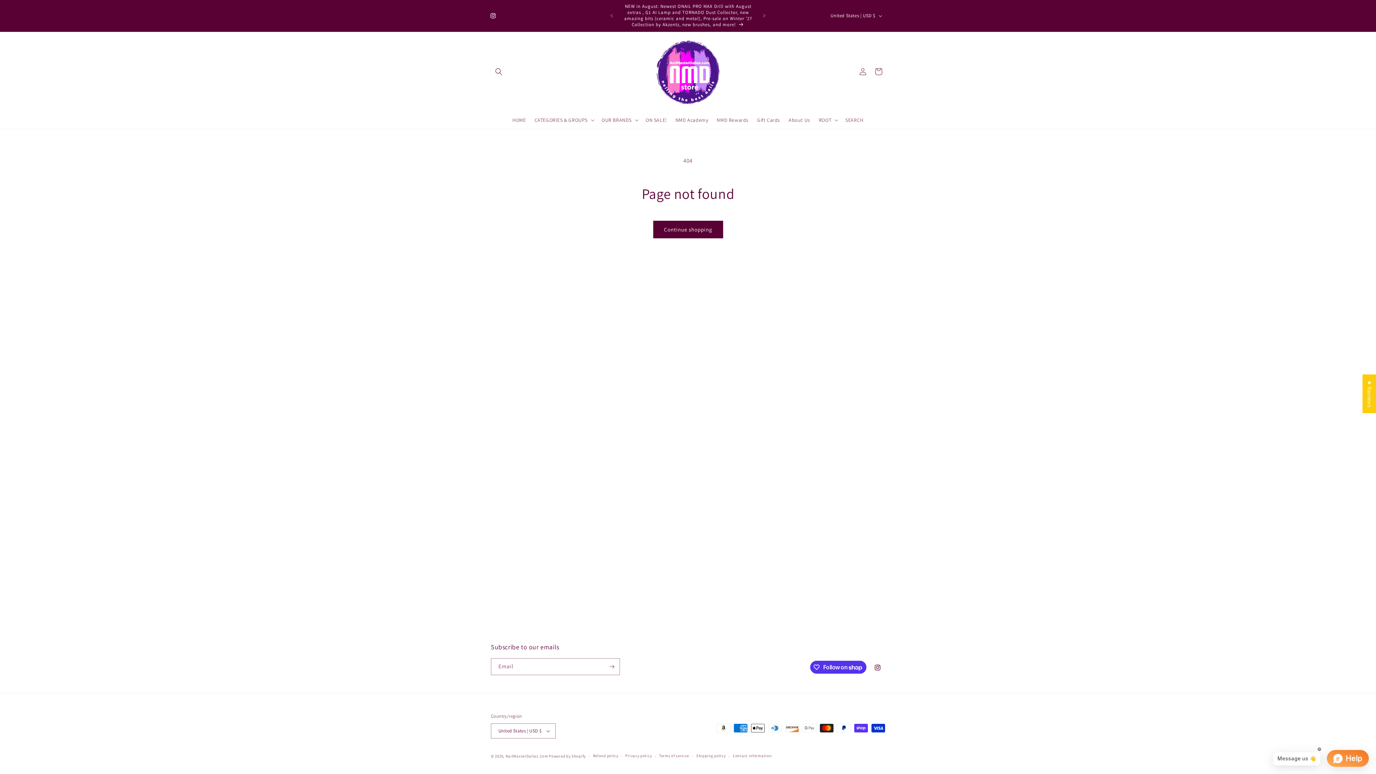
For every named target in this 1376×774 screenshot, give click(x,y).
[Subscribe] (612, 666)
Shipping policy (711, 755)
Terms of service (674, 755)
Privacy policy (638, 755)
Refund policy (605, 755)
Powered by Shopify (567, 756)
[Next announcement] (764, 16)
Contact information (752, 755)
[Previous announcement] (612, 16)
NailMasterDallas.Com (527, 756)
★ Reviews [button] (1369, 393)
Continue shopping (688, 229)
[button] (499, 72)
